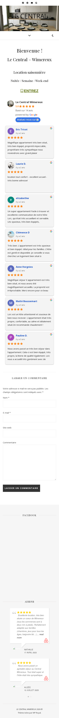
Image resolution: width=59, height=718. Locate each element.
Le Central (30, 16)
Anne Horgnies (24, 266)
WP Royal (37, 712)
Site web (7, 427)
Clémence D (23, 232)
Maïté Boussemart (26, 301)
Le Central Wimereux (29, 102)
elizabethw (22, 198)
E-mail (7, 412)
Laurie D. (21, 163)
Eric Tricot (21, 129)
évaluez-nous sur (26, 119)
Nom (6, 397)
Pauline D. (21, 335)
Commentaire (9, 442)
